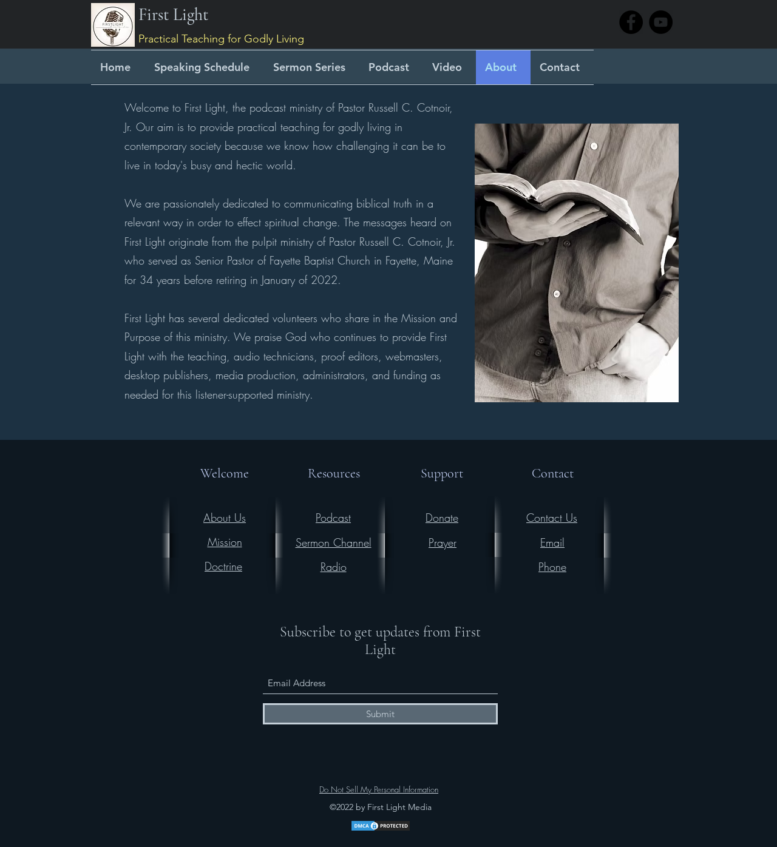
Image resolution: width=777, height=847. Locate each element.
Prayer (442, 542)
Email (552, 542)
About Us (224, 517)
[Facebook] (631, 22)
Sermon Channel (334, 542)
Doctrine (223, 566)
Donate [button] (442, 517)
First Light (173, 14)
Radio (334, 566)
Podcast (333, 517)
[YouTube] (661, 22)
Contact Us (551, 517)
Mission (225, 542)
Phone (552, 566)
